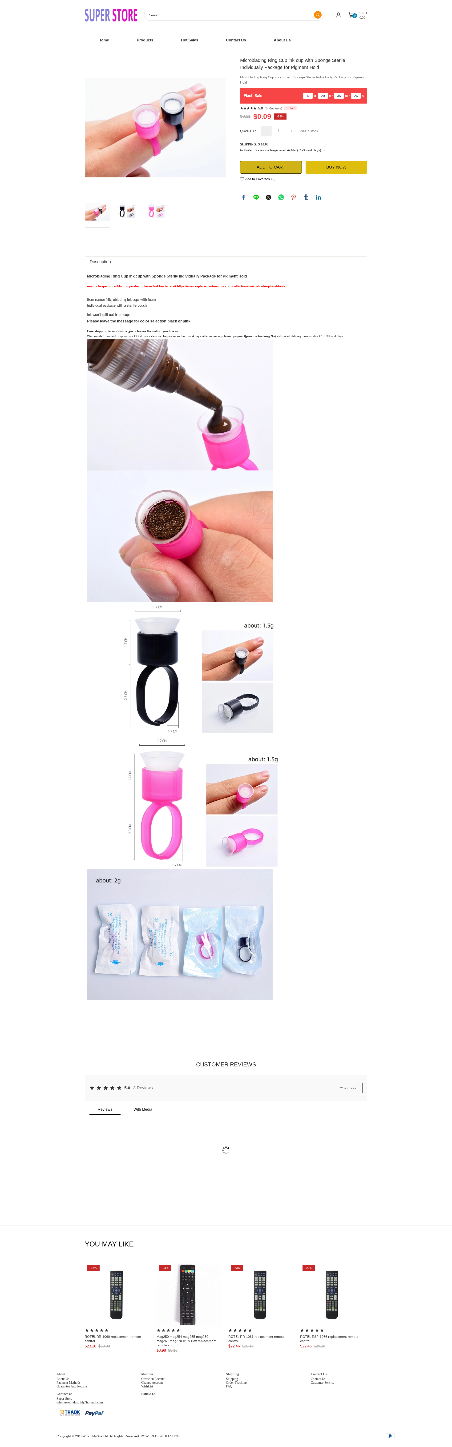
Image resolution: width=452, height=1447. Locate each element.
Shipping (232, 1374)
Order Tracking (236, 1382)
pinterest (293, 197)
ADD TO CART (271, 167)
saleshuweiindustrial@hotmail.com (79, 1402)
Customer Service (322, 1382)
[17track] (70, 1412)
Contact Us (319, 1374)
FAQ (229, 1386)
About (60, 1374)
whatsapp (281, 197)
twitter (268, 197)
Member (147, 1374)
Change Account (152, 1382)
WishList (147, 1386)
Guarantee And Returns (71, 1386)
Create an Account (153, 1379)
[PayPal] (95, 1413)
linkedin (318, 197)
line (256, 197)
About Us (62, 1379)
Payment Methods (68, 1382)
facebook (243, 197)
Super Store (64, 1398)
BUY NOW (336, 167)
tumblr (306, 197)
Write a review (348, 1088)
